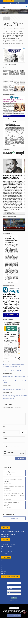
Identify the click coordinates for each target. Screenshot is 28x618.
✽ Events (3, 573)
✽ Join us (3, 571)
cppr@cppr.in (9, 550)
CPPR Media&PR (8, 28)
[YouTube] (15, 3)
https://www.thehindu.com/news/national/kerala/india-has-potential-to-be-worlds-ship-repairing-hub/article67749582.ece (15, 397)
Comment (5, 411)
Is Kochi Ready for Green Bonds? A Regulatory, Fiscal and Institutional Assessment (12, 504)
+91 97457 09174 (7, 548)
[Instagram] (18, 3)
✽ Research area (6, 561)
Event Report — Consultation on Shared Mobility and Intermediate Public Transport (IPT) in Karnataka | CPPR (14, 495)
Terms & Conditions (14, 607)
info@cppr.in (8, 553)
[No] (26, 611)
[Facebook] (12, 3)
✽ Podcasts (4, 567)
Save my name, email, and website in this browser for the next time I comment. (13, 446)
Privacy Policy (16, 615)
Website (5, 438)
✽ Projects (4, 569)
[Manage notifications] (24, 612)
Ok (8, 615)
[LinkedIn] (16, 3)
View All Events (14, 518)
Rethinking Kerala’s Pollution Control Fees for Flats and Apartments (14, 471)
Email (4, 432)
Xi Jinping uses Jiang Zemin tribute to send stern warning (14, 487)
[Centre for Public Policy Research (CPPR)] (14, 6)
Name (4, 426)
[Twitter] (13, 3)
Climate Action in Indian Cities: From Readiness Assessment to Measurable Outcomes (13, 479)
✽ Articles (4, 563)
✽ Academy (4, 565)
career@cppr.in (8, 551)
